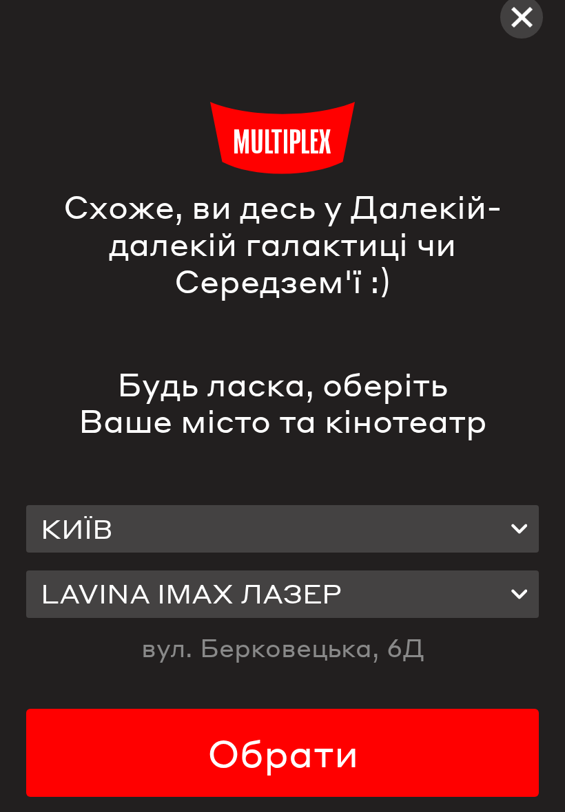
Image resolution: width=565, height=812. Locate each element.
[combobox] (282, 529)
